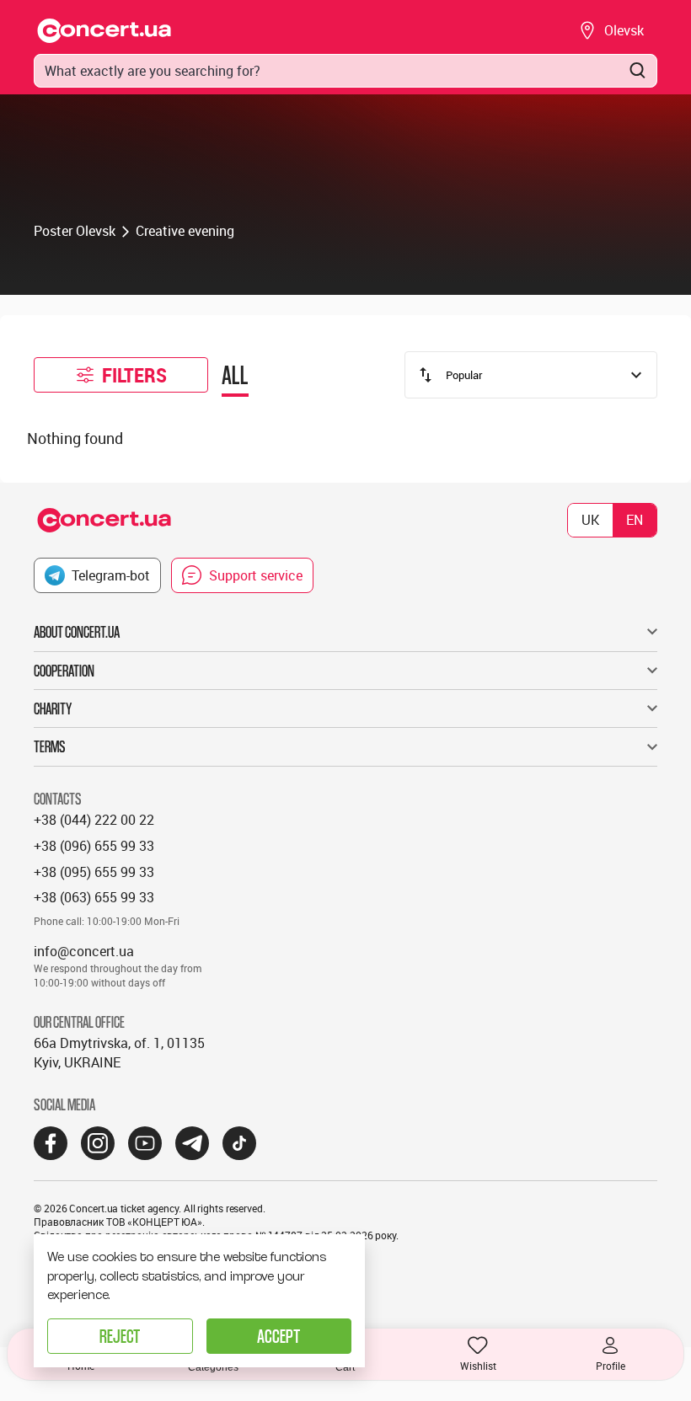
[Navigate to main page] (104, 30)
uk (590, 520)
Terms (50, 746)
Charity (53, 708)
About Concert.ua (77, 632)
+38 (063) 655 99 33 (94, 897)
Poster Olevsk (74, 231)
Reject (119, 1335)
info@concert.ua (84, 951)
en (634, 520)
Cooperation (64, 670)
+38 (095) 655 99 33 (94, 872)
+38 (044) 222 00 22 (94, 819)
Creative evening (185, 231)
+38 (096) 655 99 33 (94, 846)
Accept (278, 1335)
